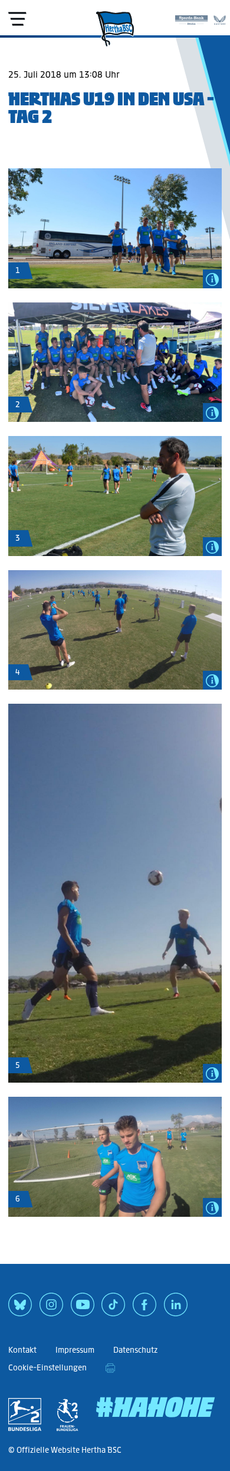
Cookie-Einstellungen (47, 1368)
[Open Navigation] (17, 19)
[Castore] (219, 17)
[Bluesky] (20, 1308)
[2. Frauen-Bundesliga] (67, 1414)
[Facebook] (144, 1308)
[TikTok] (113, 1308)
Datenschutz (135, 1350)
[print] (110, 1368)
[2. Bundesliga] (24, 1414)
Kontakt (22, 1350)
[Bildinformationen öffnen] (212, 278)
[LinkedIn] (176, 1308)
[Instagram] (51, 1308)
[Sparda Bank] (191, 17)
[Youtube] (82, 1308)
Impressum (74, 1350)
